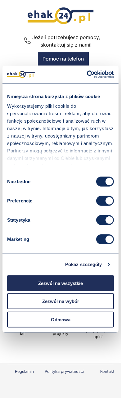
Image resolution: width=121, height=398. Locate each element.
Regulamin (24, 371)
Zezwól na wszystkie (60, 283)
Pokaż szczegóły (83, 264)
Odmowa (60, 319)
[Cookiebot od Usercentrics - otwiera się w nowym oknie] (87, 74)
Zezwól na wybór (60, 301)
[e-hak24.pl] (61, 22)
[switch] (105, 201)
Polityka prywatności (64, 371)
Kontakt (107, 371)
